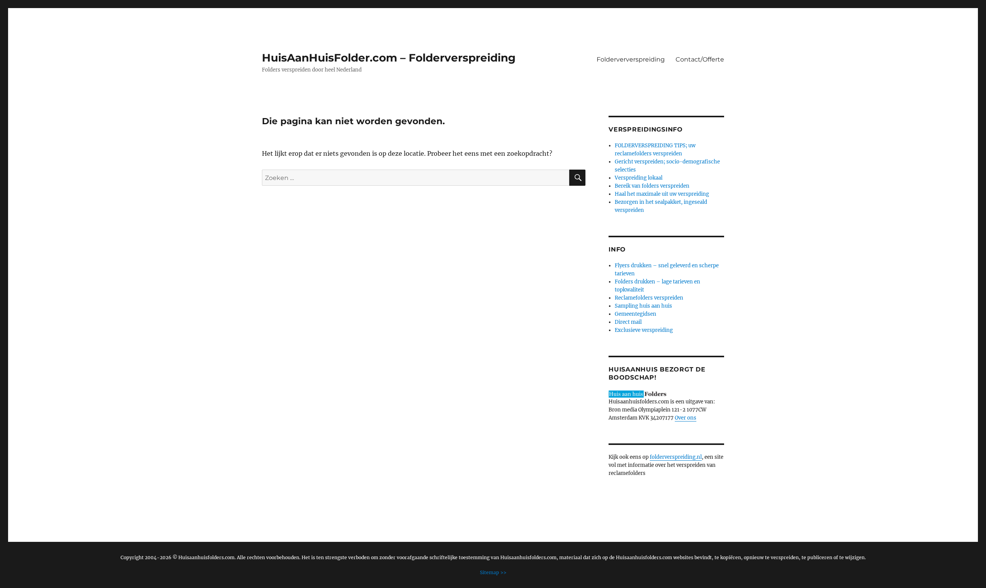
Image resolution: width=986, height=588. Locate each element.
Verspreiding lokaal (638, 178)
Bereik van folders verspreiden (652, 186)
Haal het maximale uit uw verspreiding (662, 194)
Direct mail (628, 322)
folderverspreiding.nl (676, 457)
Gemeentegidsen (635, 314)
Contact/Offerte (700, 59)
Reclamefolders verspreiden (649, 298)
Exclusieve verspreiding (644, 330)
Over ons (685, 418)
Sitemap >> (493, 572)
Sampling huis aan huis (643, 306)
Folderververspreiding (631, 59)
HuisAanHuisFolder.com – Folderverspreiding (389, 57)
